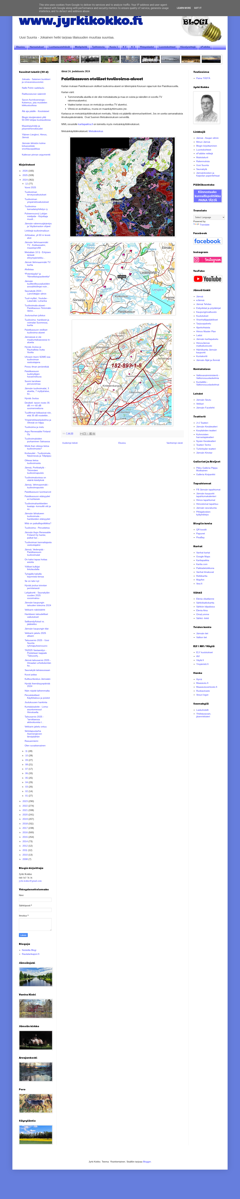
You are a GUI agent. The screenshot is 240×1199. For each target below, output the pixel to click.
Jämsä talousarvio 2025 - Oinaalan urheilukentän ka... (38, 663)
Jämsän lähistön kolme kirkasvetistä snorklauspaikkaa (34, 146)
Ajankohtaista (203, 327)
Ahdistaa (29, 269)
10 (27, 755)
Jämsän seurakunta (206, 508)
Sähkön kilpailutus (205, 606)
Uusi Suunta (202, 165)
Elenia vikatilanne (205, 598)
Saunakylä (201, 169)
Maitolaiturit (202, 157)
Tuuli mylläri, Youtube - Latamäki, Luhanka (36, 299)
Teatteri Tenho (203, 445)
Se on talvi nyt (32, 581)
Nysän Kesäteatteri (206, 441)
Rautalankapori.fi (30, 954)
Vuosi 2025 (30, 187)
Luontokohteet (167, 47)
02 (27, 791)
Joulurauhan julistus (35, 315)
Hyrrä (199, 679)
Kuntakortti (201, 356)
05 (27, 778)
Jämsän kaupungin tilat (36, 628)
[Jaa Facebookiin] (90, 433)
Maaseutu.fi (202, 683)
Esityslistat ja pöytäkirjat (208, 308)
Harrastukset (37, 47)
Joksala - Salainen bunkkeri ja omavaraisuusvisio (36, 80)
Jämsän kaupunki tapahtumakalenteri (206, 495)
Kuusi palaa (31, 674)
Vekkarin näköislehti (35, 609)
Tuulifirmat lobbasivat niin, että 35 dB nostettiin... (38, 414)
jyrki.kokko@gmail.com (30, 880)
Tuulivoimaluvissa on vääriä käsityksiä (35, 479)
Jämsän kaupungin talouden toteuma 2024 (38, 604)
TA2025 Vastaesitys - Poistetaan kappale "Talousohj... (36, 653)
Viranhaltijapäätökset (207, 319)
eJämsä (200, 300)
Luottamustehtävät (59, 47)
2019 (25, 819)
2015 (25, 837)
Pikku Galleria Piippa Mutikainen (206, 469)
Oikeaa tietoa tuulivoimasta (33, 461)
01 (27, 795)
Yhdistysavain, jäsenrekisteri (203, 715)
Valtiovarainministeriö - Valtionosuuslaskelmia (208, 376)
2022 (25, 805)
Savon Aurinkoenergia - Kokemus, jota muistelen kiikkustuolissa (34, 102)
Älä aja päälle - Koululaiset (35, 111)
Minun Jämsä (203, 142)
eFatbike (205, 47)
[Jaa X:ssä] (87, 433)
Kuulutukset (202, 316)
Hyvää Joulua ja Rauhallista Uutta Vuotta (35, 350)
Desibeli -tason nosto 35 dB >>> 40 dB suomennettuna (37, 405)
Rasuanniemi (31, 741)
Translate (204, 224)
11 (26, 751)
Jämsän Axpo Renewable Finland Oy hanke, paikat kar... (38, 535)
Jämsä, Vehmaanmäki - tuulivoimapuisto (37, 486)
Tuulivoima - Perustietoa (37, 527)
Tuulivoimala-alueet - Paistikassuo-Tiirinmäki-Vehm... (38, 308)
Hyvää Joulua (32, 398)
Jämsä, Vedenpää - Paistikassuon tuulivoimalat (35, 552)
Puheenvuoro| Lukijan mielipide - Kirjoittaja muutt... (36, 216)
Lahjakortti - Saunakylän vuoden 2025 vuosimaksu (37, 595)
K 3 (133, 47)
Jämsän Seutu (203, 399)
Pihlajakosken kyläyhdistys (203, 513)
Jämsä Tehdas (203, 304)
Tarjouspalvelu (203, 323)
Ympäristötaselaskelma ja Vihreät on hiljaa (38, 421)
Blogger (147, 1161)
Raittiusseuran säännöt (34, 94)
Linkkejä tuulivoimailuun (37, 230)
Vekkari (200, 403)
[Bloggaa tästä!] (84, 433)
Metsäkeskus (96, 131)
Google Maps (203, 556)
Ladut (199, 335)
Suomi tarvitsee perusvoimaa (33, 382)
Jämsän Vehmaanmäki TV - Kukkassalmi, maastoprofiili (36, 245)
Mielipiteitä (81, 47)
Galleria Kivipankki (205, 474)
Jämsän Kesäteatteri (206, 426)
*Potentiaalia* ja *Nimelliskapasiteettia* (37, 275)
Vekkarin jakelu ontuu (36, 726)
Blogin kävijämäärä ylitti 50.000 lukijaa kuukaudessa (36, 118)
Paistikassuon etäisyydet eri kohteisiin (37, 497)
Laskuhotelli (202, 710)
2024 (25, 179)
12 (27, 183)
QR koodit (201, 529)
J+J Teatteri (202, 422)
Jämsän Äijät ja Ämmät (208, 360)
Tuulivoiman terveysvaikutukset (35, 193)
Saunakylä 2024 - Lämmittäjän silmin (35, 292)
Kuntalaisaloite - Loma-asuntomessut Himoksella (36, 709)
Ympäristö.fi (202, 664)
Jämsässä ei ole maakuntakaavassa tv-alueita (37, 340)
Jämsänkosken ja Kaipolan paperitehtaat (208, 174)
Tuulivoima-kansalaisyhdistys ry (36, 207)
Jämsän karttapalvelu (207, 339)
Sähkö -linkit (202, 618)
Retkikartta (201, 576)
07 (27, 769)
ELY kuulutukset (204, 652)
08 (27, 764)
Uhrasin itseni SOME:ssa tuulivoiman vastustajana (37, 360)
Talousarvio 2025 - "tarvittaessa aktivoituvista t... (34, 719)
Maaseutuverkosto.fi (206, 687)
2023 (25, 801)
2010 (25, 854)
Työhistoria (98, 47)
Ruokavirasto (203, 691)
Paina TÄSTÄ (203, 78)
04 (27, 782)
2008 (25, 859)
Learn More (184, 8)
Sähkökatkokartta (205, 602)
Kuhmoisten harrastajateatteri (205, 435)
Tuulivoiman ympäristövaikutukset (37, 200)
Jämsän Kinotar (204, 452)
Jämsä (199, 296)
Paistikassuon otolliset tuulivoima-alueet (36, 331)
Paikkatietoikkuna (205, 568)
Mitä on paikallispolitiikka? (38, 523)
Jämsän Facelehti (205, 407)
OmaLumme (202, 614)
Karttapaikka (202, 560)
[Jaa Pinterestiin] (94, 433)
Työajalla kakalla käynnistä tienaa (34, 575)
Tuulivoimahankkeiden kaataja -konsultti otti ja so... (38, 506)
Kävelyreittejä (188, 47)
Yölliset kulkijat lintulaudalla (32, 568)
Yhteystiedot (147, 47)
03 (27, 786)
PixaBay (200, 537)
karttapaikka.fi (85, 124)
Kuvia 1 (114, 47)
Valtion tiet (201, 637)
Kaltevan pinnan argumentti (36, 154)
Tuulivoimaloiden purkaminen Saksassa (37, 440)
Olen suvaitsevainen (35, 745)
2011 (25, 850)
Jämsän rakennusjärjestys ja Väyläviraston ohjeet (38, 225)
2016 (25, 832)
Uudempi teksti (70, 443)
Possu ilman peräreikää (37, 366)
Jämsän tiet (202, 633)
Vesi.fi (199, 583)
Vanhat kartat (203, 552)
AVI (198, 656)
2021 (25, 810)
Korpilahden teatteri (206, 430)
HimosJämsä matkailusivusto (204, 344)
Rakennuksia (203, 161)
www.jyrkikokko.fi (81, 19)
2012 (25, 845)
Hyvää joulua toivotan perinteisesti (36, 586)
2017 (25, 828)
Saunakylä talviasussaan (37, 670)
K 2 (124, 47)
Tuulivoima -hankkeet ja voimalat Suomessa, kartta (37, 322)
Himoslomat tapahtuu (207, 504)
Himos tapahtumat (205, 500)
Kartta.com (202, 564)
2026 (25, 170)
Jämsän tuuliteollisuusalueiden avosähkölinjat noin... (37, 284)
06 (27, 773)
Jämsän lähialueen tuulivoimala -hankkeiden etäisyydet (37, 516)
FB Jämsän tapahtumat (208, 489)
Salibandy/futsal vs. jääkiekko (35, 623)
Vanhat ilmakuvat (205, 572)
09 (27, 760)
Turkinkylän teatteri (206, 448)
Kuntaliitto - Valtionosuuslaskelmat (207, 383)
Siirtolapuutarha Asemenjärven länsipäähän (33, 734)
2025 (25, 175)
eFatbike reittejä (204, 153)
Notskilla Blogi (29, 950)
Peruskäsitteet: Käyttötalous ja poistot (37, 696)
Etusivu (20, 47)
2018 (25, 823)
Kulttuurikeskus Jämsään (37, 679)
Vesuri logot (202, 694)
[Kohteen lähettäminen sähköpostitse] (81, 433)
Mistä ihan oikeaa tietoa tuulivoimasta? (37, 447)
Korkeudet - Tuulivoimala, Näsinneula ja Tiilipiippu (38, 454)
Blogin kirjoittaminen (206, 145)
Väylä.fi (200, 660)
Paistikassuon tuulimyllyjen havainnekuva (33, 374)
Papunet (200, 533)
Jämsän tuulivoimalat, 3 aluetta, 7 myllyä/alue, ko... (37, 391)
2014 (25, 841)
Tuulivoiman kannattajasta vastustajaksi (38, 543)
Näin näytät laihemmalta (37, 690)
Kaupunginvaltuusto (206, 312)
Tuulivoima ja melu (34, 427)
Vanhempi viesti (175, 443)
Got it (198, 8)
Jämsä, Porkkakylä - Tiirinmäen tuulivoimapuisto (35, 470)
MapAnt (200, 579)
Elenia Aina (202, 610)
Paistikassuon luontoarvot (38, 492)
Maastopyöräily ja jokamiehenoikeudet (32, 127)
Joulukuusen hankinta (36, 702)
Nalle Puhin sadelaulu (33, 88)
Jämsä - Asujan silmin (207, 138)
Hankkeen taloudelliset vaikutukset (36, 615)
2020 (25, 814)
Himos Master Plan (206, 331)
